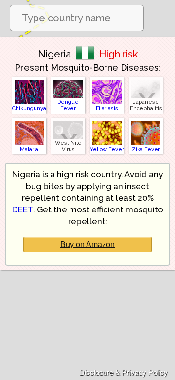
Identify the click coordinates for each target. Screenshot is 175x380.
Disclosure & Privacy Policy (123, 372)
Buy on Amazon (87, 244)
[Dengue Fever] (68, 79)
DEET (22, 209)
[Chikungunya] (29, 79)
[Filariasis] (107, 79)
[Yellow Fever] (107, 120)
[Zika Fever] (145, 120)
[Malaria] (29, 120)
